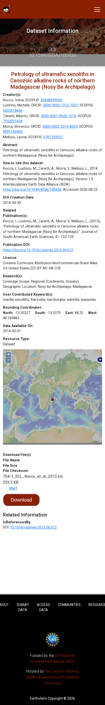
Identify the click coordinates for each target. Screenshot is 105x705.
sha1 (13, 488)
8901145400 (12, 132)
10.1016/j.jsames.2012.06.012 (33, 527)
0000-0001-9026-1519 (58, 116)
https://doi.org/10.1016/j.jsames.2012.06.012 (38, 250)
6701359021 (53, 137)
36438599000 (51, 100)
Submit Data (23, 607)
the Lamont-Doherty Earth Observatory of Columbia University (53, 677)
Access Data (43, 607)
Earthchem (38, 698)
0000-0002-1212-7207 (60, 105)
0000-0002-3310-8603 (59, 127)
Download (21, 500)
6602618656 (12, 111)
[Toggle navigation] (97, 9)
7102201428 (12, 121)
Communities (69, 605)
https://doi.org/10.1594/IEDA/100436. (32, 190)
